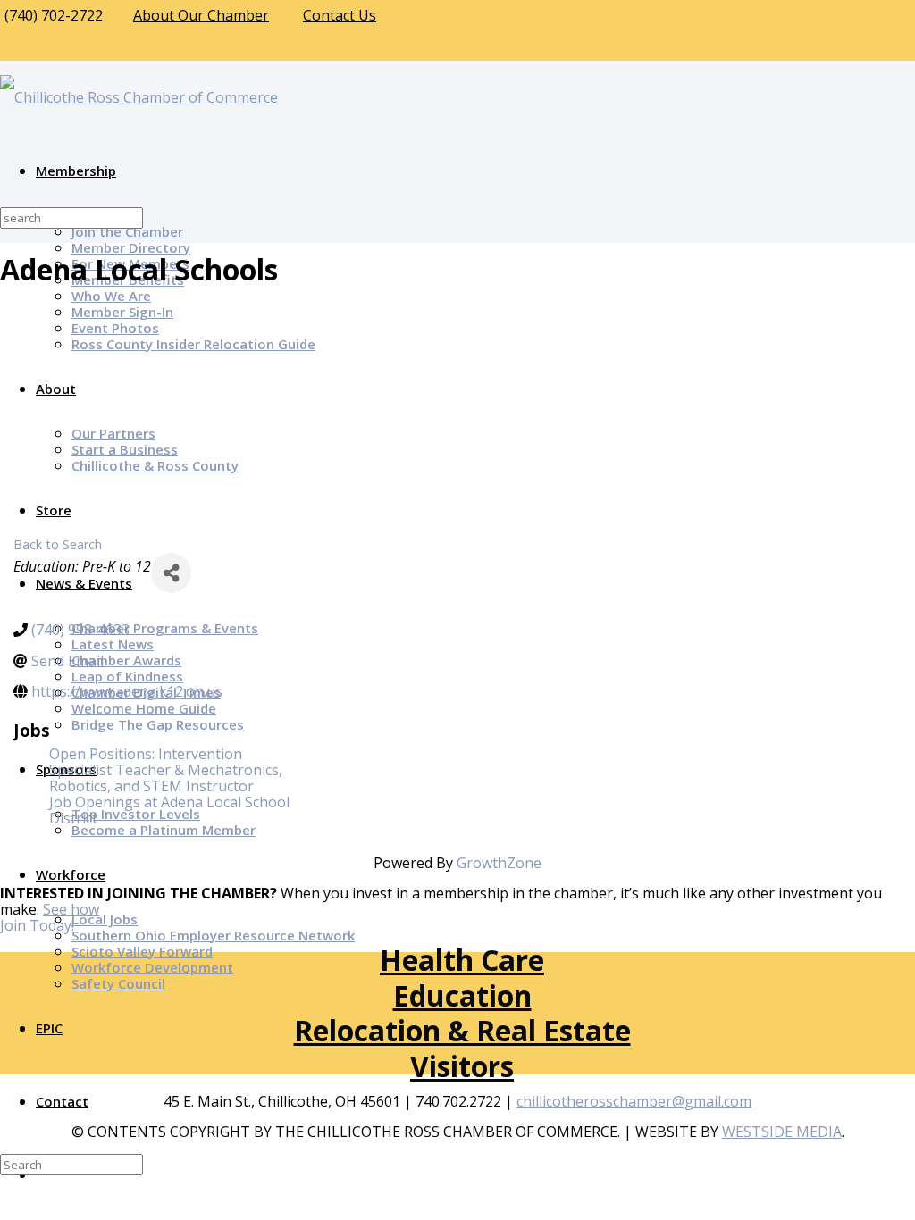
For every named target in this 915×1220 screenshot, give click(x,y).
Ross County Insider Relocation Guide (193, 344)
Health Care (462, 959)
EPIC (49, 1028)
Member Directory (130, 247)
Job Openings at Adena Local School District (169, 810)
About (56, 388)
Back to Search (57, 544)
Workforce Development (152, 967)
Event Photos (115, 328)
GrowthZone (499, 863)
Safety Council (118, 983)
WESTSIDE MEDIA (782, 1131)
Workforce (70, 874)
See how (71, 909)
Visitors (462, 1066)
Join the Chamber (127, 231)
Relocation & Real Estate (462, 1030)
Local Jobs (104, 919)
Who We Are (111, 296)
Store (53, 510)
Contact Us (339, 15)
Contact (62, 1101)
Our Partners (113, 433)
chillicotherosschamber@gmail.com (633, 1101)
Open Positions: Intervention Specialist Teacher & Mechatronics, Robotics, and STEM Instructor (165, 770)
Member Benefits (127, 279)
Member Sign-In (122, 312)
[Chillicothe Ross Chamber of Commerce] (139, 97)
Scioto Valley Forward (142, 951)
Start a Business (124, 449)
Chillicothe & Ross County (155, 465)
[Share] (171, 573)
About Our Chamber (201, 15)
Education (462, 995)
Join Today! (37, 925)
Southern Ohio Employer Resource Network (213, 935)
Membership (76, 171)
